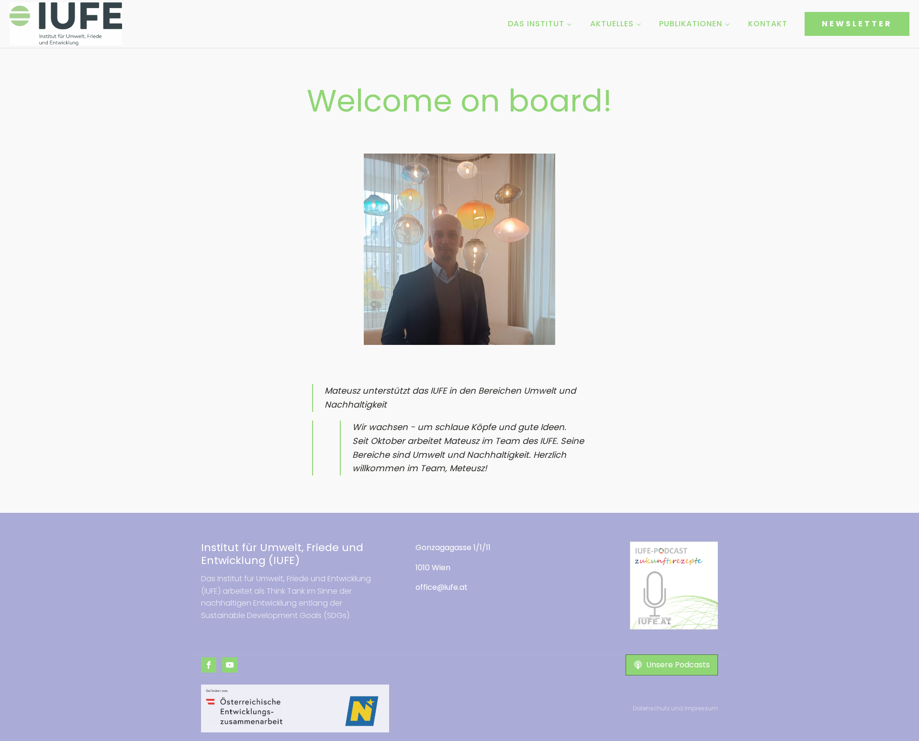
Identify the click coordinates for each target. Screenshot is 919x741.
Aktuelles (612, 23)
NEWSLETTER (857, 23)
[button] (672, 664)
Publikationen (690, 23)
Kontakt (767, 23)
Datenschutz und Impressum (675, 708)
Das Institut (536, 23)
